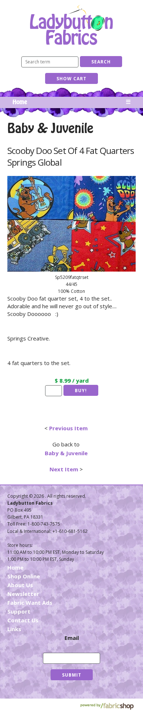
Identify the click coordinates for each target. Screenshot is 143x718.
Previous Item (68, 428)
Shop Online (23, 576)
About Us (20, 585)
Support (18, 611)
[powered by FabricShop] (107, 706)
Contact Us (22, 620)
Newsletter (23, 593)
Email (72, 637)
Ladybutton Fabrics (71, 24)
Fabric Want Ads (29, 602)
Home (19, 102)
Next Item (64, 469)
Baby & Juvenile (66, 453)
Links (14, 629)
